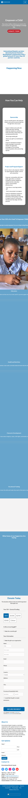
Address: (6, 678)
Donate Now (8, 787)
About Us (22, 786)
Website (3, 755)
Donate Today (14, 31)
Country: (6, 672)
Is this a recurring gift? (9, 627)
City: (5, 684)
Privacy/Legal (15, 787)
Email (3, 752)
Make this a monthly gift (11, 631)
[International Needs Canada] (5, 2)
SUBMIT (4, 758)
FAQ (20, 787)
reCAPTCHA (16, 712)
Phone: (5, 665)
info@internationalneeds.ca (12, 776)
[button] (14, 80)
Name (3, 744)
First (18, 747)
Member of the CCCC (14, 789)
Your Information (8, 636)
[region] (14, 80)
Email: (5, 659)
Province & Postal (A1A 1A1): (11, 691)
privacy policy (9, 713)
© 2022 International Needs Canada (10, 786)
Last (18, 749)
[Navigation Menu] (25, 2)
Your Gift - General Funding (11, 609)
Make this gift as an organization (13, 640)
